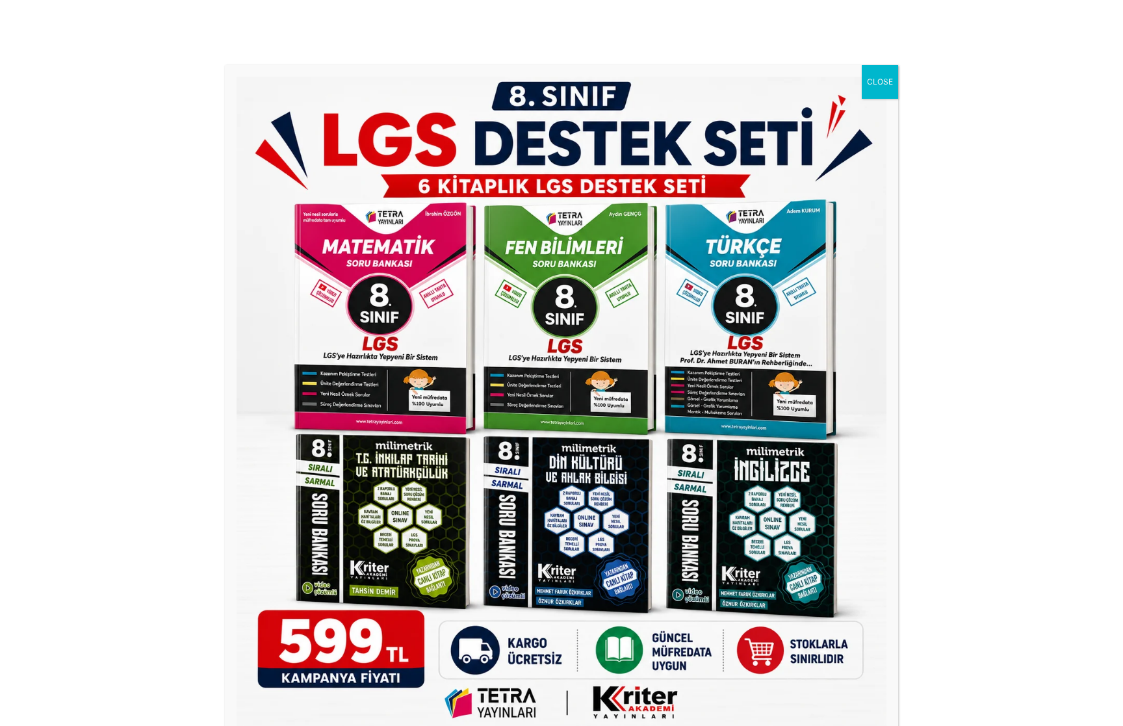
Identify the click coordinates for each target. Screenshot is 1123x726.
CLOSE (880, 81)
